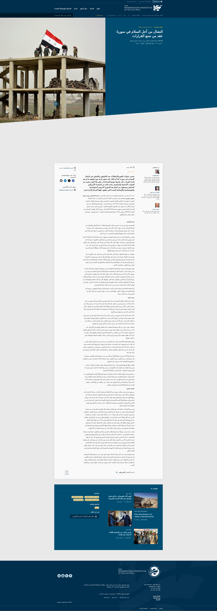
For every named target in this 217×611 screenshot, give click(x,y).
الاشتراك (158, 599)
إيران (124, 15)
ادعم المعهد (114, 597)
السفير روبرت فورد (143, 40)
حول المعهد (83, 8)
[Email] (61, 180)
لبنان (119, 15)
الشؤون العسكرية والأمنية (148, 15)
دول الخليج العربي (111, 15)
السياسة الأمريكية (78, 499)
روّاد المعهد (106, 597)
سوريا (96, 507)
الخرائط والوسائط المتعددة (62, 8)
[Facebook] (73, 180)
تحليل (98, 8)
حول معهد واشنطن (124, 597)
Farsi (137, 43)
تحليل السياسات (158, 27)
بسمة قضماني (154, 40)
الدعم (75, 8)
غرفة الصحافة (156, 598)
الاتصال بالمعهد (156, 596)
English (142, 43)
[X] (69, 180)
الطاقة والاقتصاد (136, 15)
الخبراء (92, 8)
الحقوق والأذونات (143, 608)
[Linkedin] (65, 180)
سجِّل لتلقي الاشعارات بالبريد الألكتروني (83, 516)
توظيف (161, 608)
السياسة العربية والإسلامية (91, 497)
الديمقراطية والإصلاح (77, 497)
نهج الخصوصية (153, 608)
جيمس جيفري (134, 40)
